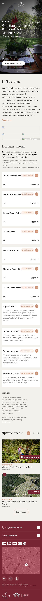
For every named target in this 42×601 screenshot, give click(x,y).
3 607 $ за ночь (27, 250)
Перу (7, 36)
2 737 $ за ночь (27, 269)
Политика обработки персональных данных (24, 586)
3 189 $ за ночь (27, 231)
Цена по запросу (27, 306)
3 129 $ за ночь (27, 213)
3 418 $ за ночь (27, 287)
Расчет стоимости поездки (13, 63)
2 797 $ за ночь (27, 194)
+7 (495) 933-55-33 (13, 527)
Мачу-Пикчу (18, 36)
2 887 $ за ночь (27, 175)
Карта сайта (5, 586)
